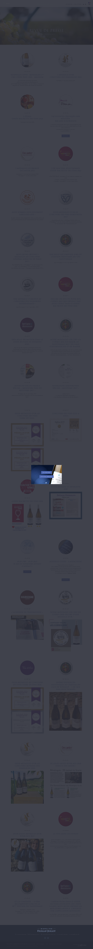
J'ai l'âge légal (47, 472)
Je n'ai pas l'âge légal (46, 476)
